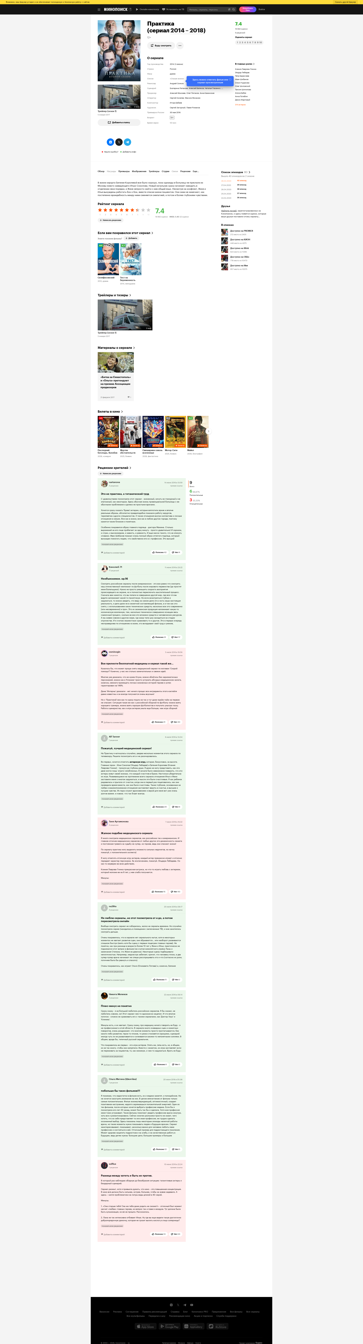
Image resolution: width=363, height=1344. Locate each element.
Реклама (117, 1311)
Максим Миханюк (193, 97)
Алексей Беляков (196, 88)
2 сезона (178, 63)
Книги (198, 1342)
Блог (185, 1311)
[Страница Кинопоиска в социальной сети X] (178, 1305)
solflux (112, 1164)
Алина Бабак (240, 92)
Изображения (139, 171)
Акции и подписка (203, 1315)
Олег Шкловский (242, 85)
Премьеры (124, 171)
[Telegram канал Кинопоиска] (185, 1305)
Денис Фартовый (242, 99)
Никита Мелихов (118, 994)
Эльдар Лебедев (242, 72)
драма (172, 73)
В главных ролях (243, 64)
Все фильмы (236, 1311)
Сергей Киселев (177, 97)
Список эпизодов (234, 172)
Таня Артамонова (118, 821)
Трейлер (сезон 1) (107, 111)
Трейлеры (154, 171)
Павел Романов (193, 107)
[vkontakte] (110, 142)
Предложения (219, 1311)
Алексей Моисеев (177, 92)
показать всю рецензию (112, 544)
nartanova (114, 482)
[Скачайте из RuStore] (217, 1326)
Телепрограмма (169, 1342)
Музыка (181, 1342)
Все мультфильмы (136, 1315)
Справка (175, 1311)
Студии (165, 171)
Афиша (190, 1342)
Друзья (225, 206)
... (222, 88)
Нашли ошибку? (111, 151)
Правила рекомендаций (154, 1311)
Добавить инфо (129, 151)
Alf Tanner (114, 736)
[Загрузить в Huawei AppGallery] (193, 1326)
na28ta (112, 906)
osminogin (114, 651)
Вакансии (104, 1311)
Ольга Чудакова (242, 82)
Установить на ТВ (175, 9)
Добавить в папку (121, 122)
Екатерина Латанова (179, 88)
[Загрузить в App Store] (146, 1326)
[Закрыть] (230, 79)
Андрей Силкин (177, 83)
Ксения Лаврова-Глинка (245, 68)
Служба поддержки (226, 1315)
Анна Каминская (207, 92)
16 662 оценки (241, 28)
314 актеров (240, 104)
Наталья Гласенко (212, 88)
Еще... (196, 171)
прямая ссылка (176, 485)
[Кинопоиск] (115, 9)
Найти (233, 9)
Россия (173, 68)
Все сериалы (253, 1311)
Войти (262, 9)
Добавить (132, 238)
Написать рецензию (112, 219)
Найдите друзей (229, 210)
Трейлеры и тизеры (113, 295)
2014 (172, 63)
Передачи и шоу (157, 1315)
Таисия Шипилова (243, 89)
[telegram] (127, 142)
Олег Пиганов (192, 92)
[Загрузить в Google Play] (170, 1326)
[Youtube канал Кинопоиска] (191, 1305)
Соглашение (132, 1311)
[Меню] (99, 9)
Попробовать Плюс (248, 9)
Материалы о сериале (115, 348)
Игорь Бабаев (176, 102)
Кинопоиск (120, 1342)
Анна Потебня (241, 96)
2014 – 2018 (186, 30)
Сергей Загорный (177, 107)
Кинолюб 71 (115, 567)
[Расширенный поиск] (229, 9)
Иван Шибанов (241, 79)
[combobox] (206, 9)
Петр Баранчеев (242, 75)
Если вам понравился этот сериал (124, 233)
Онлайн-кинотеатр (149, 9)
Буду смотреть (163, 45)
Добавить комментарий (114, 552)
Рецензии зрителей (113, 468)
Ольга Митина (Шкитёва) (123, 1079)
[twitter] (119, 142)
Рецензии (185, 171)
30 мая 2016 (175, 112)
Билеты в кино (109, 411)
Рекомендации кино (179, 1315)
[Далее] (208, 431)
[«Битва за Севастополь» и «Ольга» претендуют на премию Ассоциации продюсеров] (116, 376)
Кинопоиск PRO (200, 1311)
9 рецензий (240, 32)
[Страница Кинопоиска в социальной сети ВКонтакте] (171, 1305)
